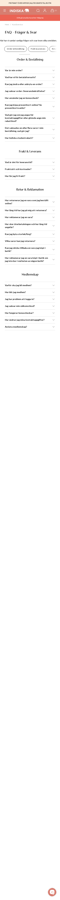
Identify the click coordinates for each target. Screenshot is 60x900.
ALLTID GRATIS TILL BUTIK (40, 3)
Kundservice (17, 24)
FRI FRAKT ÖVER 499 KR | (19, 3)
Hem (7, 24)
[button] (4, 10)
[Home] (19, 10)
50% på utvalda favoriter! (27, 18)
